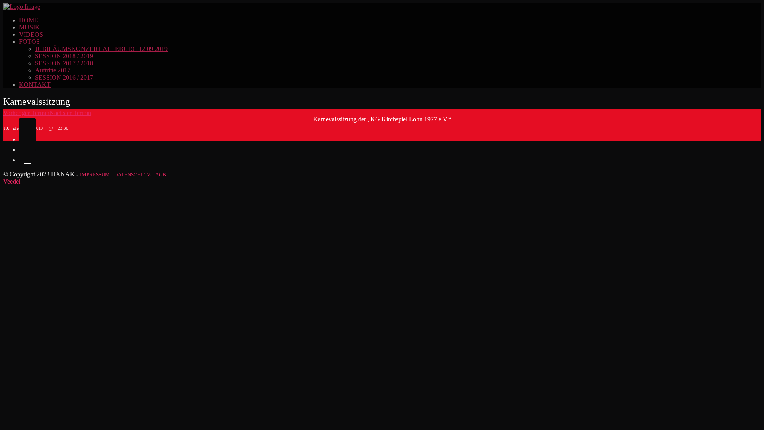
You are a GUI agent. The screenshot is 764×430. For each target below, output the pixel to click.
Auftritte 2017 (52, 70)
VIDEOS (31, 34)
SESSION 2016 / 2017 (64, 77)
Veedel (11, 181)
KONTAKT (35, 84)
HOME (28, 20)
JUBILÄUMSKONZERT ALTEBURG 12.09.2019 (101, 48)
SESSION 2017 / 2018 (64, 63)
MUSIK (29, 27)
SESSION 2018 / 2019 (64, 56)
